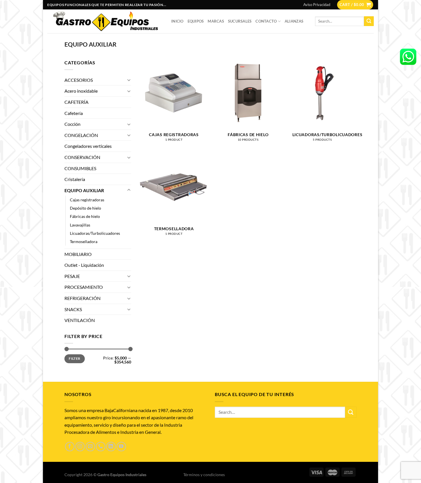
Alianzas (294, 21)
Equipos (196, 21)
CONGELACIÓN (81, 135)
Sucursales (240, 21)
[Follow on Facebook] (69, 446)
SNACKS (73, 309)
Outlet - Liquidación (84, 265)
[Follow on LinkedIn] (111, 446)
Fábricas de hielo (85, 216)
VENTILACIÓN (79, 320)
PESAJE (72, 276)
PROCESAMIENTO (83, 287)
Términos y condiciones (204, 474)
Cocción (72, 124)
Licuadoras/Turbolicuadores (95, 233)
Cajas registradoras (87, 199)
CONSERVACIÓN (82, 157)
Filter (74, 358)
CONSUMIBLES (80, 168)
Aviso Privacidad (316, 4)
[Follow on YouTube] (121, 446)
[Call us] (100, 446)
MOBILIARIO (78, 254)
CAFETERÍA (76, 102)
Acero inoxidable (81, 91)
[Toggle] (129, 79)
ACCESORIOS (78, 80)
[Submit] (369, 21)
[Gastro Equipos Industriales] (105, 21)
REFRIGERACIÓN (82, 298)
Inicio (177, 21)
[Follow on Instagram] (80, 446)
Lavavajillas (80, 224)
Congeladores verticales (88, 146)
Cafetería (73, 113)
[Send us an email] (90, 446)
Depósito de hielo (85, 208)
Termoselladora (83, 241)
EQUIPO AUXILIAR (84, 190)
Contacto (266, 21)
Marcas (216, 21)
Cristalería (74, 179)
